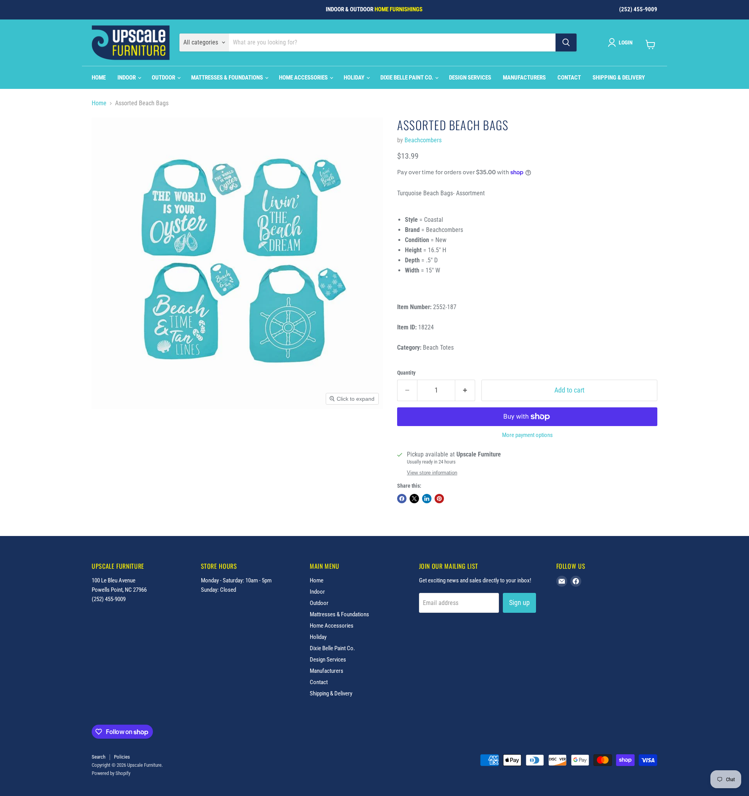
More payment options (527, 435)
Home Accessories (304, 77)
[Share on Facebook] (401, 498)
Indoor (127, 77)
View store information (432, 473)
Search (98, 757)
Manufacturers (524, 77)
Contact (569, 77)
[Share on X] (414, 498)
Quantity (406, 373)
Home (99, 77)
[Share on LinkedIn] (426, 498)
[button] (622, 42)
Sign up (519, 602)
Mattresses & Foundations (227, 77)
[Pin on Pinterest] (439, 498)
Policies (122, 757)
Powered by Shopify (111, 773)
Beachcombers (423, 140)
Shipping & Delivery (619, 77)
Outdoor (164, 77)
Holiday (355, 77)
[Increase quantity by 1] (465, 390)
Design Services (470, 77)
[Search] (566, 42)
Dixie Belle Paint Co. (407, 77)
